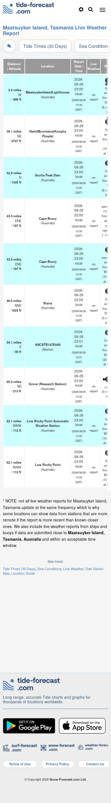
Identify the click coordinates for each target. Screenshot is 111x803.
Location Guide (23, 573)
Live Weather (73, 568)
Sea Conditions (49, 568)
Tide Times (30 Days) (45, 46)
